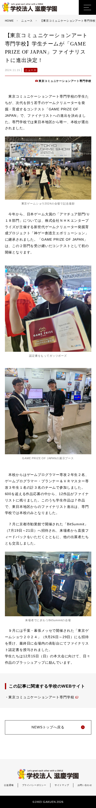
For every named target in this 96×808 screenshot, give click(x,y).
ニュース (30, 70)
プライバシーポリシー (34, 785)
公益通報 (9, 785)
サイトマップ (62, 785)
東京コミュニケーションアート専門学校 (65, 80)
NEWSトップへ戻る (48, 727)
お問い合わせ (85, 785)
